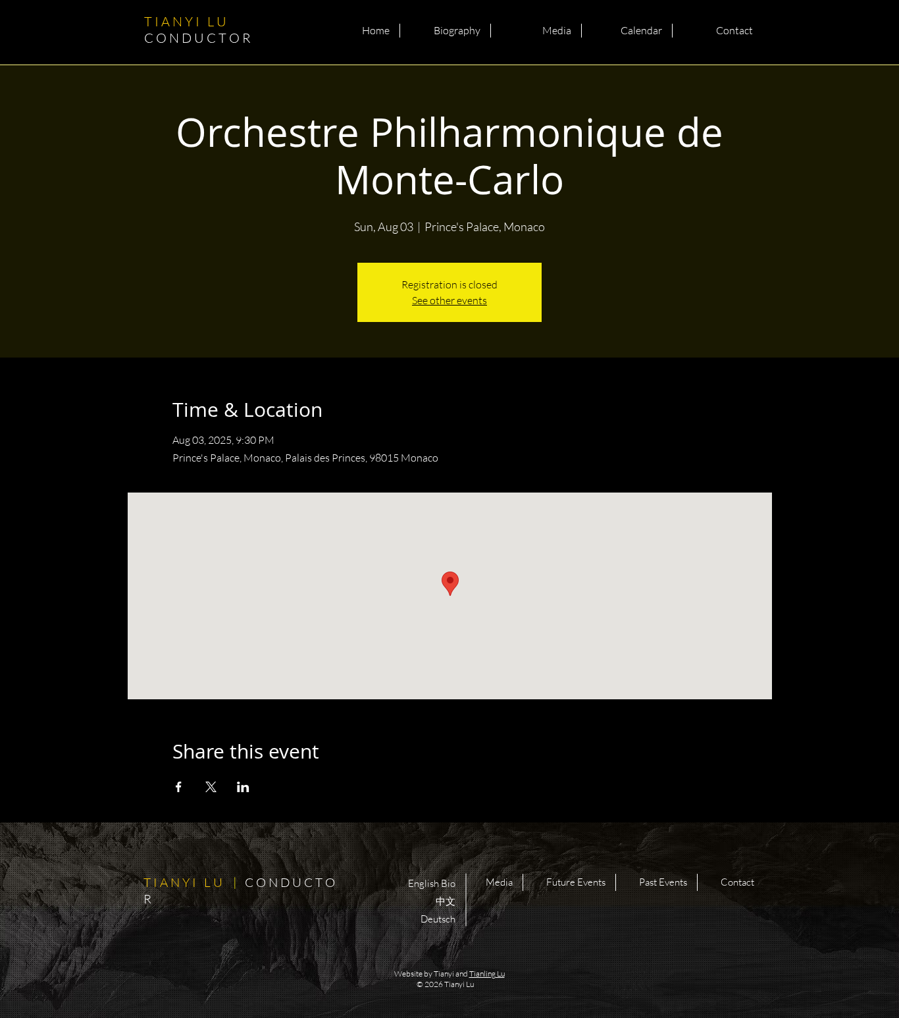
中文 (445, 901)
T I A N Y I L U (198, 29)
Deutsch (438, 919)
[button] (445, 31)
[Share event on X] (211, 787)
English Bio (431, 883)
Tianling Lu (487, 973)
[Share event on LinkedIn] (243, 787)
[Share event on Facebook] (178, 787)
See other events (449, 300)
